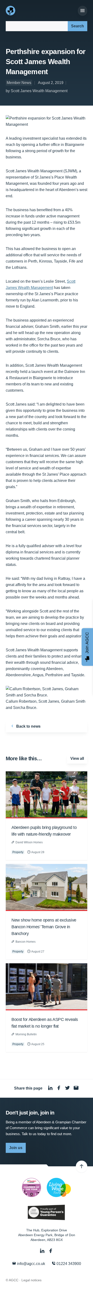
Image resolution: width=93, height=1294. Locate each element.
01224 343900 (68, 1264)
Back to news (28, 726)
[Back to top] (81, 1167)
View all (77, 758)
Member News (19, 83)
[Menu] (82, 11)
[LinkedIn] (42, 1251)
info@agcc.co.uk (30, 1264)
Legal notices (31, 1280)
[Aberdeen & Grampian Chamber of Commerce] (11, 10)
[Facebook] (51, 1251)
